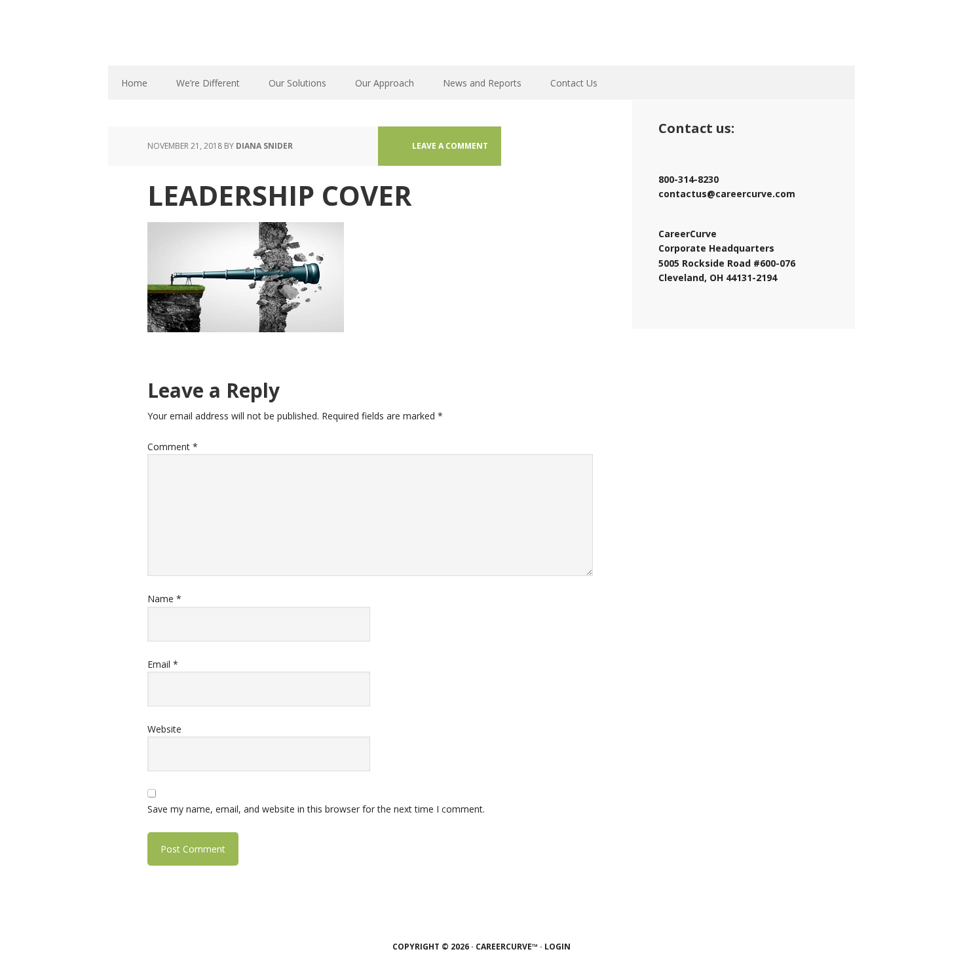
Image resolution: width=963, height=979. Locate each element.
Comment (172, 446)
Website (164, 729)
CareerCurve (226, 33)
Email (162, 664)
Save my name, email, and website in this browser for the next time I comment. (316, 809)
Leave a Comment (450, 145)
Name (164, 598)
